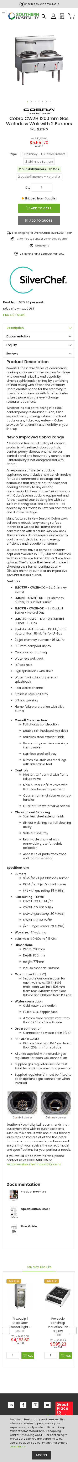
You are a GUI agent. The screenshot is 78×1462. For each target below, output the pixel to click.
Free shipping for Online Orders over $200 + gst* (42, 233)
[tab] (39, 327)
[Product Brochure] (26, 1200)
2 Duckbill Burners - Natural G (39, 177)
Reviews (12, 353)
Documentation (18, 336)
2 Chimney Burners (39, 162)
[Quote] (61, 18)
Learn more (18, 1446)
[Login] (53, 18)
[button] (28, 102)
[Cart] (70, 16)
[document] (39, 1439)
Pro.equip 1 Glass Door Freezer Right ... (20, 1322)
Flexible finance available (42, 4)
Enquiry (11, 345)
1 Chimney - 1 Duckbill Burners (44, 154)
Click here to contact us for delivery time (42, 238)
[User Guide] (21, 1235)
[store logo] (23, 16)
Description (15, 328)
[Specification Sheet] (28, 1218)
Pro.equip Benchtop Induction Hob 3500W (58, 1324)
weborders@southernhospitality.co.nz (33, 1164)
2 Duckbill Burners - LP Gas (39, 169)
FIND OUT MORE (14, 315)
